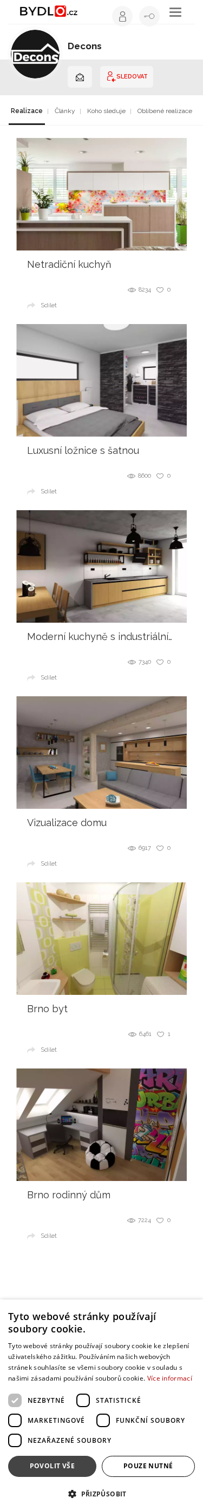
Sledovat (132, 76)
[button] (101, 1493)
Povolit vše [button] (52, 1465)
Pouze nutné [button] (148, 1465)
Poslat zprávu (80, 77)
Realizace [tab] (27, 111)
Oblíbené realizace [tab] (164, 111)
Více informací (169, 1378)
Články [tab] (65, 111)
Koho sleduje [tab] (106, 111)
